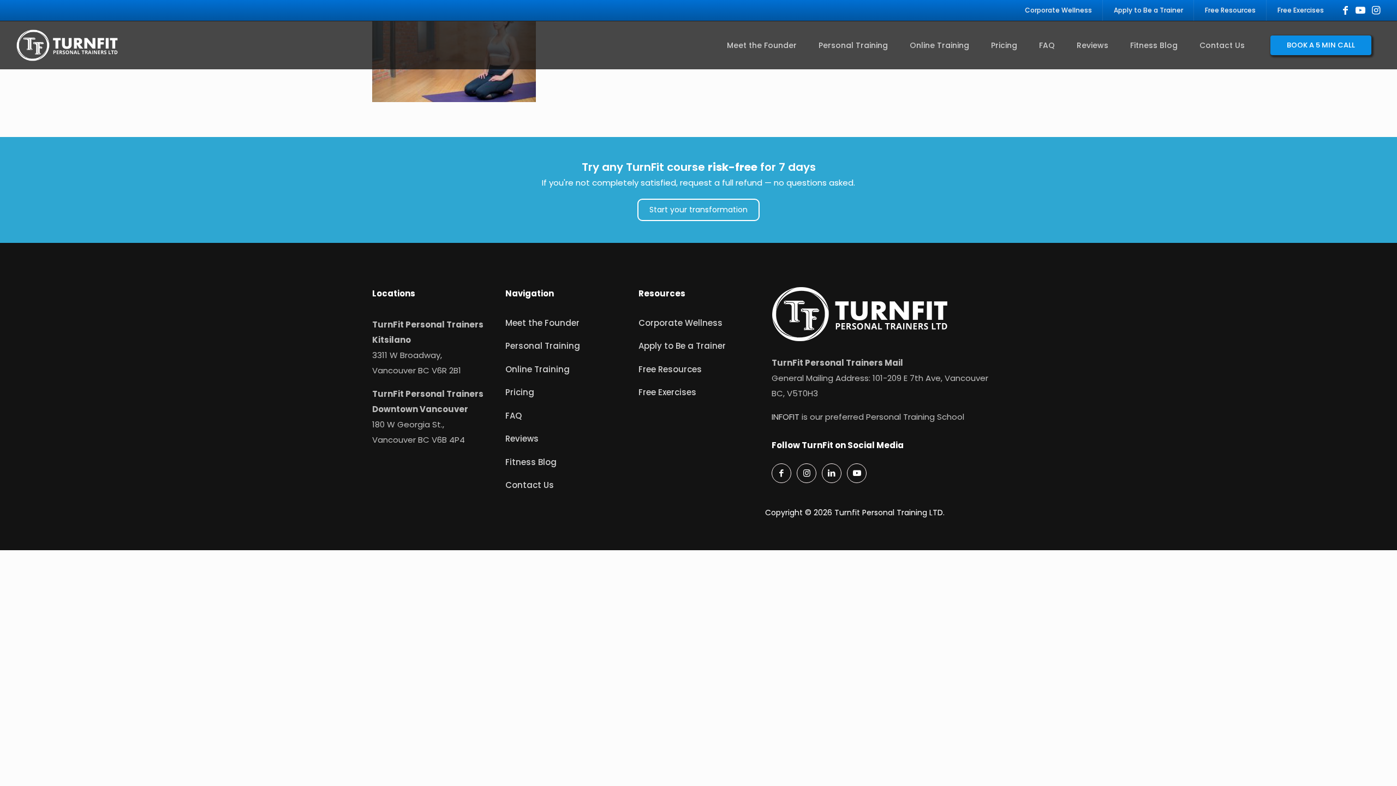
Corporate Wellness (680, 323)
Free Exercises (667, 392)
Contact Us (529, 485)
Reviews (522, 438)
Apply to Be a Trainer (682, 346)
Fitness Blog (531, 462)
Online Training (537, 369)
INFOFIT (785, 416)
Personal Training (542, 346)
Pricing (519, 392)
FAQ (513, 415)
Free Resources (670, 369)
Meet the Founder (542, 323)
